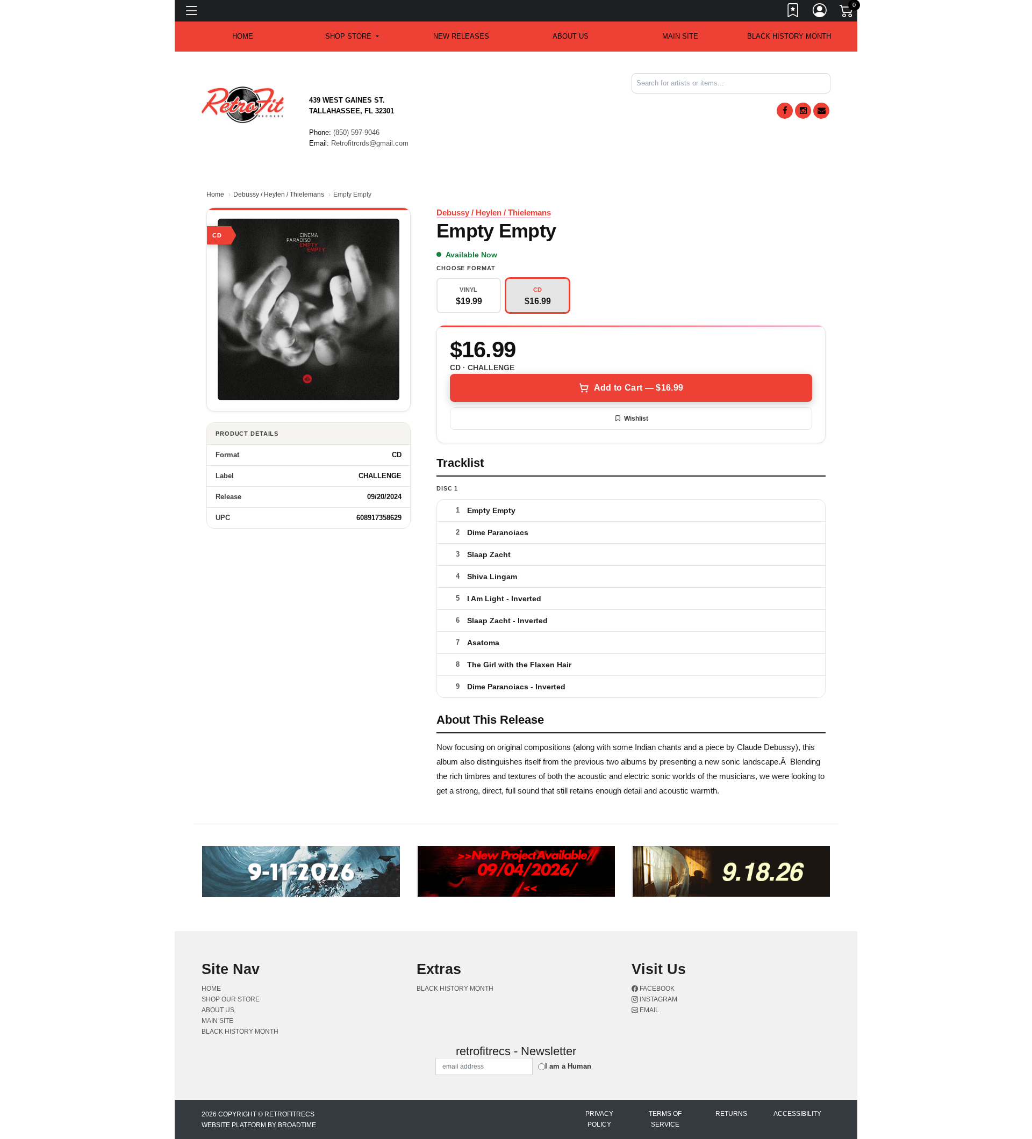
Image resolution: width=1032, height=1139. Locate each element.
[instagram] (803, 111)
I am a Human (568, 1066)
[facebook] (785, 111)
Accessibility (797, 1114)
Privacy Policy (599, 1119)
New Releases (461, 36)
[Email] (821, 111)
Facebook (656, 988)
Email (648, 1010)
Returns (731, 1114)
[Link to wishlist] (793, 12)
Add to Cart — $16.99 (638, 387)
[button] (352, 36)
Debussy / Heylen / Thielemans (278, 194)
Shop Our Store (231, 999)
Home (215, 194)
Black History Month (789, 36)
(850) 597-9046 (356, 132)
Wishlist (636, 418)
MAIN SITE (680, 36)
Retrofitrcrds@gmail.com (369, 143)
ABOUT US (571, 36)
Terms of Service (665, 1119)
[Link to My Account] (820, 12)
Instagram (657, 999)
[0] (847, 13)
